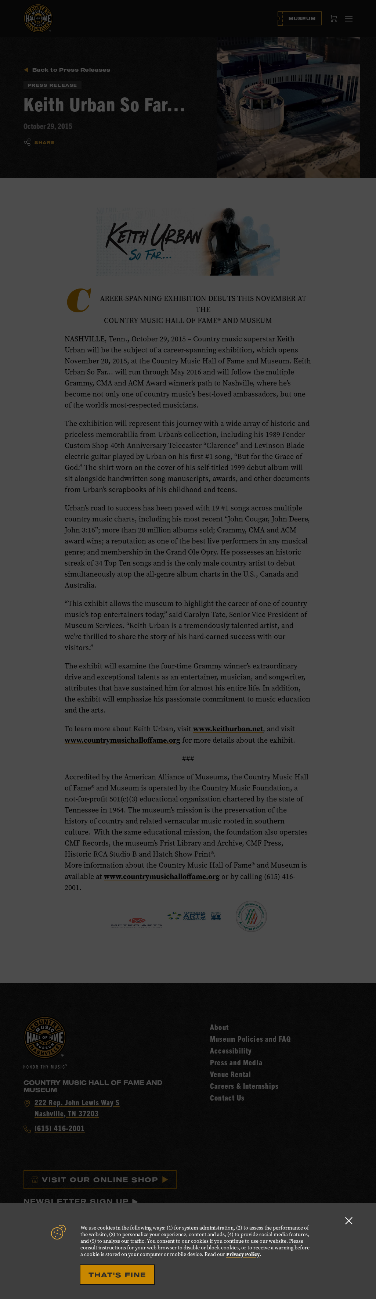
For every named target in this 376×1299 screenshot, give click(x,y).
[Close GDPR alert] (348, 1220)
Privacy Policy (243, 1254)
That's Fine (117, 1275)
